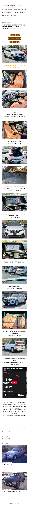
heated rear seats (6, 427)
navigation (22, 427)
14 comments (9, 494)
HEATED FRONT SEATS (15, 425)
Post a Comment (6, 438)
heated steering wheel (14, 427)
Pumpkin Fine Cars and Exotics (13, 5)
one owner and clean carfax (8, 429)
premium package (18, 429)
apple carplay (17, 422)
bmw (21, 422)
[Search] (26, 2)
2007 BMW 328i (7, 464)
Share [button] (3, 420)
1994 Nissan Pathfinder (11, 491)
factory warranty (6, 425)
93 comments (9, 467)
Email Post (8, 420)
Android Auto (11, 422)
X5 (10, 431)
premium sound (5, 431)
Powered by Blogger (15, 503)
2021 (7, 422)
